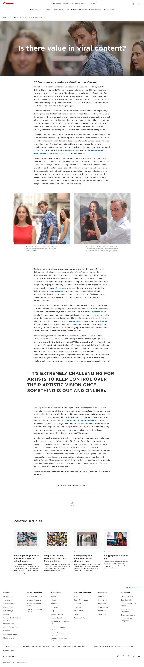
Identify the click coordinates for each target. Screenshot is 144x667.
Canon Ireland (9, 656)
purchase (96, 312)
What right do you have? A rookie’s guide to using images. (26, 558)
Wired (104, 321)
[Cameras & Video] (44, 9)
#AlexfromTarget (95, 150)
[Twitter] (134, 656)
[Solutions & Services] (87, 9)
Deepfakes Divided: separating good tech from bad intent (55, 558)
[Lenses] (52, 9)
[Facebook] (118, 656)
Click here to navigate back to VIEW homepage (72, 71)
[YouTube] (139, 656)
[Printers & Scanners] (69, 9)
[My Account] (133, 3)
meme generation (57, 291)
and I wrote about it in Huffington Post (79, 420)
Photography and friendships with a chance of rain (83, 558)
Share (72, 505)
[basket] (139, 4)
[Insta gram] (123, 656)
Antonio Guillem (30, 251)
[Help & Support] (102, 9)
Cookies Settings (9, 651)
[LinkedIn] (129, 656)
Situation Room (70, 150)
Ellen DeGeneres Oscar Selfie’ (47, 154)
